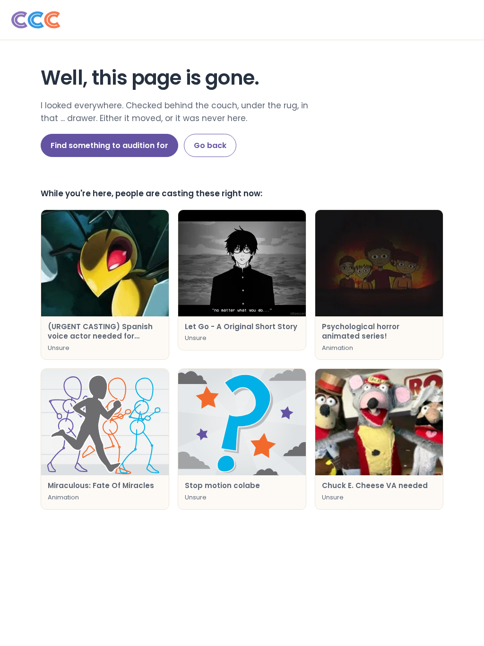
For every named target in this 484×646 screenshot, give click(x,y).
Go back (210, 145)
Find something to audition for (109, 145)
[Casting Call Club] (242, 19)
